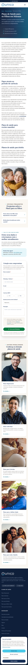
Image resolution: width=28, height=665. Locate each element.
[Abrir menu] (24, 4)
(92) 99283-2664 (15, 1)
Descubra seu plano (6, 614)
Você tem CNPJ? (6, 293)
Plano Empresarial (8, 15)
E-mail (4, 286)
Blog (2, 625)
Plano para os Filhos (9, 22)
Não (20, 295)
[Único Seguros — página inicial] (8, 4)
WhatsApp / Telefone (8, 278)
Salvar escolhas (14, 661)
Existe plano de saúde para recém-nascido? (11, 220)
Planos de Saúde (8, 11)
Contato (3, 628)
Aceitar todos (14, 650)
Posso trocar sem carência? (10, 50)
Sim (9, 295)
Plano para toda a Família (10, 34)
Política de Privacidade (6, 630)
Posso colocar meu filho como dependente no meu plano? (10, 214)
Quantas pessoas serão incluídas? (10, 299)
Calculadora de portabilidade (7, 617)
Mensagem (5, 306)
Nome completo (7, 272)
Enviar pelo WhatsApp (15, 329)
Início (3, 11)
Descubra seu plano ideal (10, 46)
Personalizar (6, 657)
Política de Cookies (5, 633)
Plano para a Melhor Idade (10, 30)
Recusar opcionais (14, 654)
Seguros (3, 622)
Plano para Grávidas (9, 26)
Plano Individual (8, 19)
